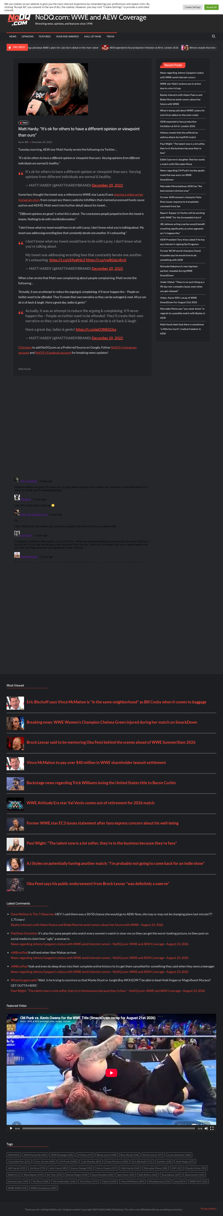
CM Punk (68, 1161)
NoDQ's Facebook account (53, 352)
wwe (179, 1181)
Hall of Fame (92, 36)
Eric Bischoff (142, 1161)
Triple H (109, 1181)
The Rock (40, 1181)
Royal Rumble (102, 1174)
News (12, 36)
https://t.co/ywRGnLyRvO (106, 260)
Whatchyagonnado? (24, 980)
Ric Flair (54, 1174)
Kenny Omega (81, 1168)
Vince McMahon (133, 1181)
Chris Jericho (44, 1161)
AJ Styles (85, 1154)
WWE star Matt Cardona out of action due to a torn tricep (180, 86)
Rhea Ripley (33, 1174)
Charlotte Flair (19, 1161)
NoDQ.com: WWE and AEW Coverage (90, 17)
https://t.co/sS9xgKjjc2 (67, 260)
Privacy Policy (208, 1208)
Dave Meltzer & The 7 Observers (33, 914)
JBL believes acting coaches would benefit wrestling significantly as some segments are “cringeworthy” (182, 229)
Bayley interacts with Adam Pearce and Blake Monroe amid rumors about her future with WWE (181, 99)
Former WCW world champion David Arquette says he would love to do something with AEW (180, 255)
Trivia (110, 36)
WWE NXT (198, 1181)
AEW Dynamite (35, 1154)
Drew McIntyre (116, 1161)
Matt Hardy (24, 368)
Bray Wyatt (130, 1154)
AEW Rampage (62, 1154)
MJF (176, 1168)
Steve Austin (194, 1174)
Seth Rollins (148, 1174)
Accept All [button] (211, 7)
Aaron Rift (23, 142)
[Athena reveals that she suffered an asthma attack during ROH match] (155, 47)
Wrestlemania (159, 1181)
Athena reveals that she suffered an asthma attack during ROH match (179, 135)
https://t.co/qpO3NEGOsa (96, 329)
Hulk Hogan (185, 1161)
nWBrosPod (19, 952)
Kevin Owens (106, 1168)
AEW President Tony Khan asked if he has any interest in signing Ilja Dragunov (182, 242)
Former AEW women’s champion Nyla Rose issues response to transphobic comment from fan (180, 202)
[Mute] (206, 1128)
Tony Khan (88, 1181)
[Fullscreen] (212, 1128)
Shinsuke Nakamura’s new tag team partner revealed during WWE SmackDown (179, 271)
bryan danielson (179, 1154)
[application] (111, 1073)
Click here (25, 347)
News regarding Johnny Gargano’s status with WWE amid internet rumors (182, 75)
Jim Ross (37, 1168)
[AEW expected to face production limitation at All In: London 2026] (75, 47)
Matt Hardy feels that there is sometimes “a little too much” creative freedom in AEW (182, 329)
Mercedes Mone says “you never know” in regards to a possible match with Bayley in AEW (182, 313)
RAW (14, 1174)
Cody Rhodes (91, 1161)
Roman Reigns (77, 1174)
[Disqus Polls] (83, 426)
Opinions (27, 36)
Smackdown (171, 1174)
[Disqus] (82, 518)
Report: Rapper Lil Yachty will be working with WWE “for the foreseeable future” (182, 215)
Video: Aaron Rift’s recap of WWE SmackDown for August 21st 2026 (178, 300)
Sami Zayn (125, 1174)
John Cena (58, 1168)
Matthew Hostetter (24, 933)
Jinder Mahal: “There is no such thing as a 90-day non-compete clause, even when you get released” (182, 286)
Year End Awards (67, 36)
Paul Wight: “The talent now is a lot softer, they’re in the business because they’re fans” (182, 148)
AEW (14, 1154)
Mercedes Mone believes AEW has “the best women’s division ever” (181, 188)
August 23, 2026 (152, 925)
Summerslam (18, 1181)
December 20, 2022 (107, 185)
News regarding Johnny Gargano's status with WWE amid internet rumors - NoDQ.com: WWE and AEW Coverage (87, 944)
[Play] (11, 1128)
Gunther (164, 1161)
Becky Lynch (106, 1154)
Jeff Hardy (16, 1168)
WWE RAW (17, 1188)
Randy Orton (196, 1168)
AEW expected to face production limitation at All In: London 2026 (114, 47)
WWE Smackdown (44, 1188)
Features (45, 36)
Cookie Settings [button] (193, 7)
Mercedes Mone (155, 1168)
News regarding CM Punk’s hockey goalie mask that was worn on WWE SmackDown (182, 175)
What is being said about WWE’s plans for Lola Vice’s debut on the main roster (182, 112)
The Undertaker (64, 1181)
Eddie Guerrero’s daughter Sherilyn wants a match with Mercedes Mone (182, 161)
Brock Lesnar (153, 1154)
